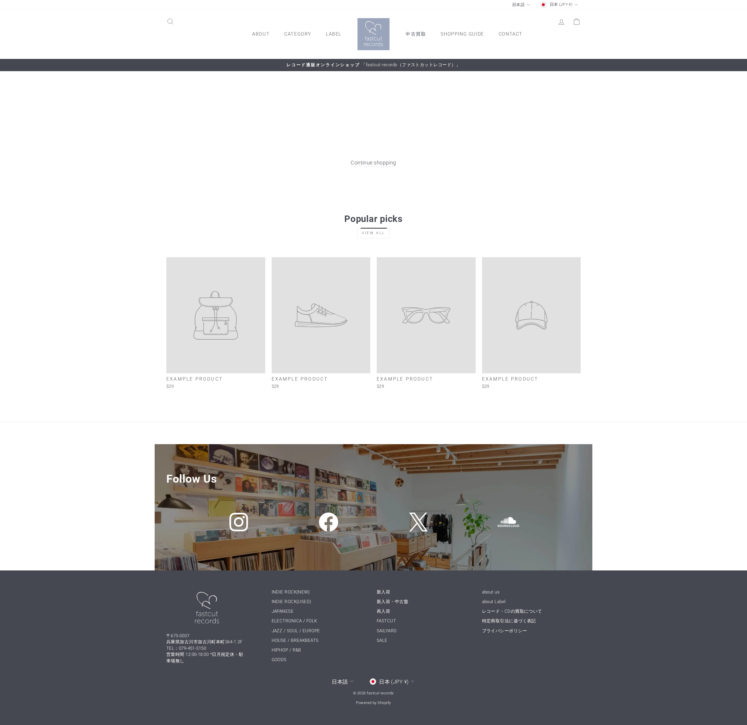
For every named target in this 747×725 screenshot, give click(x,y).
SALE (382, 640)
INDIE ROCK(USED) (291, 601)
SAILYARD (387, 630)
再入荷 (383, 611)
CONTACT (511, 34)
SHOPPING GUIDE (462, 34)
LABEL (333, 34)
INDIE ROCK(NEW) (291, 592)
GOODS (279, 659)
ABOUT (261, 34)
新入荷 (383, 592)
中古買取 (416, 34)
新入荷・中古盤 (392, 601)
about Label (494, 601)
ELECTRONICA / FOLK (294, 621)
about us (491, 592)
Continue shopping (373, 163)
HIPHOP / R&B (286, 650)
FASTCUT (386, 621)
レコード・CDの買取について (512, 611)
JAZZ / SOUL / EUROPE (296, 630)
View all (373, 233)
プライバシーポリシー (504, 630)
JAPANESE (283, 611)
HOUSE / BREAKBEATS (295, 640)
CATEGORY (297, 34)
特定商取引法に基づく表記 (509, 621)
